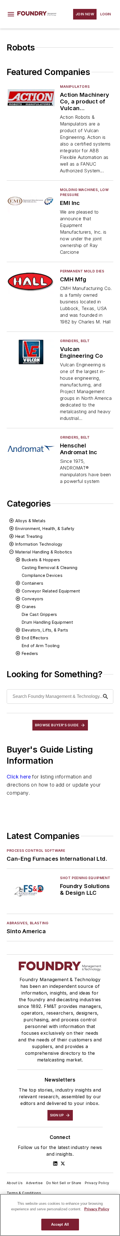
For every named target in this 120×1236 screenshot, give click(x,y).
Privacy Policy (97, 1183)
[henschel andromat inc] (31, 448)
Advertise (34, 1183)
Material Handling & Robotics (43, 552)
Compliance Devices (42, 575)
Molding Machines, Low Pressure (84, 192)
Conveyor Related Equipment (51, 591)
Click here (19, 777)
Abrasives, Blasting (27, 923)
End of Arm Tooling (40, 645)
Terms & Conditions (24, 1193)
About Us (15, 1183)
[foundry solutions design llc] (31, 889)
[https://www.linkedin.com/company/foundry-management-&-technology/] (55, 1163)
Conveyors (33, 598)
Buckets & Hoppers (41, 559)
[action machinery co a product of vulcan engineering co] (31, 97)
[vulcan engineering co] (31, 352)
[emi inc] (31, 200)
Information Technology (39, 544)
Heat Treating (28, 536)
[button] (11, 14)
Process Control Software (36, 850)
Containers (32, 583)
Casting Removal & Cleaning (49, 567)
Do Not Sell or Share (63, 1183)
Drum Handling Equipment (47, 622)
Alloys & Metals (30, 520)
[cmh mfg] (31, 282)
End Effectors (35, 637)
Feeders (30, 653)
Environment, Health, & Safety (45, 528)
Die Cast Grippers (39, 614)
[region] (60, 1215)
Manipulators (75, 86)
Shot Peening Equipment (85, 878)
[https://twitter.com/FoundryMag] (63, 1163)
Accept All (60, 1224)
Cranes (29, 606)
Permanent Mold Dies (82, 271)
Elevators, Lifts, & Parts (45, 630)
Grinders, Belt (75, 341)
